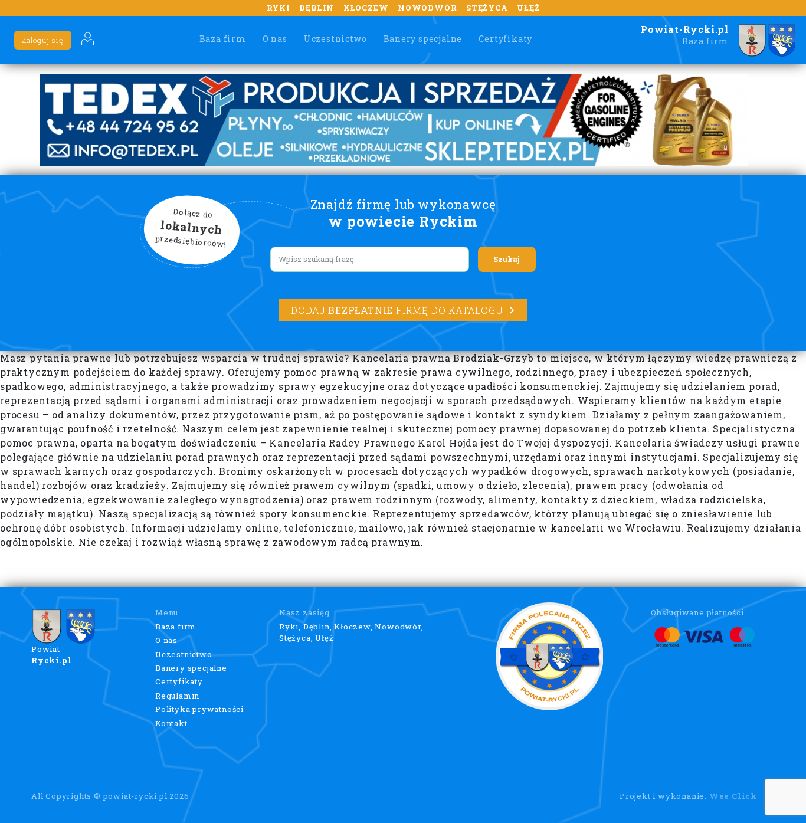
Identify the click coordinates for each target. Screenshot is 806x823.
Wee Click (733, 796)
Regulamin (177, 695)
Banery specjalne (423, 38)
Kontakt (171, 723)
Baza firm (222, 38)
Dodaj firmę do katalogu (397, 310)
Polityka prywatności (199, 709)
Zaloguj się (43, 40)
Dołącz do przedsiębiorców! (191, 228)
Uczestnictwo (335, 38)
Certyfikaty (505, 38)
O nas (275, 38)
